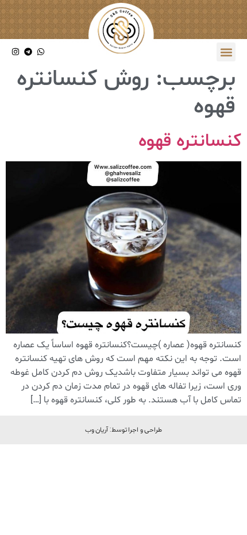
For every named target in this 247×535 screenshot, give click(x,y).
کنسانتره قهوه (189, 141)
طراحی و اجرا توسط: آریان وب (124, 429)
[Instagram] (16, 52)
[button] (226, 51)
